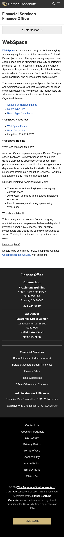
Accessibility (32, 457)
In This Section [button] (30, 30)
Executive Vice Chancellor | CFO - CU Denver (32, 405)
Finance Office (32, 371)
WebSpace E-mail (17, 126)
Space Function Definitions (22, 104)
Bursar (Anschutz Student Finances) (32, 364)
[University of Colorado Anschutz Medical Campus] (27, 4)
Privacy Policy (32, 444)
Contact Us (32, 425)
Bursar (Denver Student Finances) (32, 358)
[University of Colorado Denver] (11, 4)
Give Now (32, 476)
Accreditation (32, 463)
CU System (32, 437)
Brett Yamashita (16, 130)
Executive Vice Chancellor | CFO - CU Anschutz (32, 399)
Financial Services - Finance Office (20, 16)
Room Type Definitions (19, 113)
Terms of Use (32, 450)
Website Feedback (32, 431)
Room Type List (16, 109)
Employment (32, 469)
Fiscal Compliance (32, 377)
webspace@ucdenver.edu (16, 254)
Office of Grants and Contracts (32, 384)
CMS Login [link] (32, 520)
